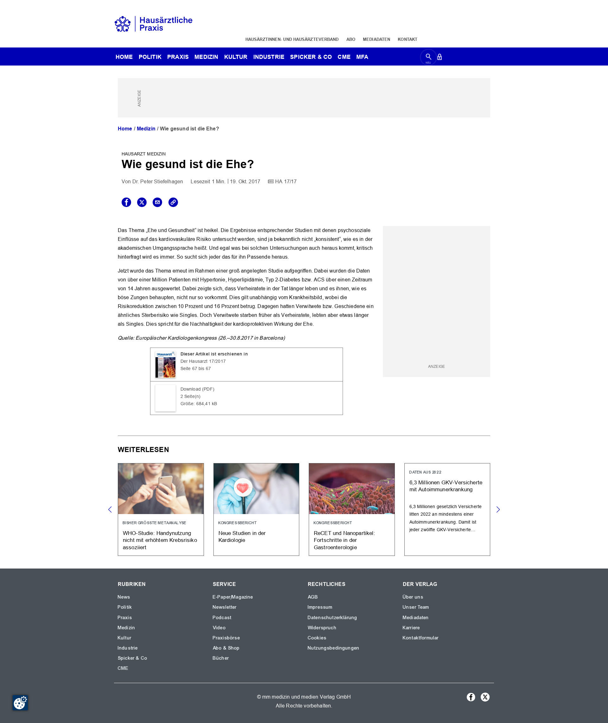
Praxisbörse (226, 638)
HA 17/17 (286, 181)
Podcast (222, 617)
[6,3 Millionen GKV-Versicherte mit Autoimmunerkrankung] (447, 509)
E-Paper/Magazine (233, 597)
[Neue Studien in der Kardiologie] (256, 509)
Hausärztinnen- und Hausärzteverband (292, 39)
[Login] (439, 58)
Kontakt (407, 39)
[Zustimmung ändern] (20, 702)
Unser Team (416, 607)
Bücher (221, 658)
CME (344, 56)
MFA (362, 56)
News (124, 597)
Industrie (268, 56)
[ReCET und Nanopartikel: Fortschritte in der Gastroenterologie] (352, 509)
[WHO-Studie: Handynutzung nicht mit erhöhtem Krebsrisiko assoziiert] (161, 509)
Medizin (206, 56)
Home (125, 129)
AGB (313, 597)
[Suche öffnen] (428, 58)
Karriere (411, 628)
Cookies (317, 638)
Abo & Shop (226, 648)
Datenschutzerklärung (332, 617)
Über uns (413, 597)
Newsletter (225, 607)
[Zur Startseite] (153, 23)
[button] (498, 510)
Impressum (320, 607)
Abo (350, 39)
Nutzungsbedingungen (333, 648)
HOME (124, 56)
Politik (150, 56)
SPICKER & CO (311, 56)
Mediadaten (376, 39)
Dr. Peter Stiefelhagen (157, 181)
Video (219, 628)
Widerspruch (322, 628)
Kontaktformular (421, 638)
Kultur (236, 56)
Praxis (178, 56)
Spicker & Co (132, 658)
